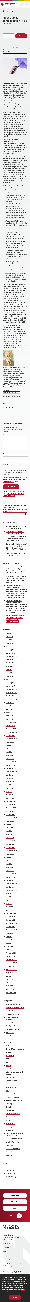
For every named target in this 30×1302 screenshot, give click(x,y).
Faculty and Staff (12, 1026)
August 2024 (10, 702)
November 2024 (11, 692)
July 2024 (9, 706)
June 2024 (9, 709)
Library (5, 1256)
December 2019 (11, 880)
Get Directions (15, 1202)
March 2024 (10, 719)
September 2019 (11, 890)
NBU (7, 1090)
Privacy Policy (17, 480)
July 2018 (9, 936)
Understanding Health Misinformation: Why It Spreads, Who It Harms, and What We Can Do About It (16, 570)
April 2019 (9, 907)
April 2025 (9, 676)
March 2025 (10, 679)
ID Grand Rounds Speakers (15, 1049)
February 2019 (11, 913)
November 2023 (11, 732)
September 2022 (11, 778)
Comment (6, 435)
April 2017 (9, 986)
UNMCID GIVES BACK (13, 1148)
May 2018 (9, 943)
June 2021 (9, 828)
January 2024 (10, 725)
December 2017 (11, 959)
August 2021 (10, 821)
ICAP (7, 1046)
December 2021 (11, 808)
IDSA (7, 1062)
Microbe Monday (11, 1087)
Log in (8, 1167)
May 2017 (9, 983)
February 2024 (11, 722)
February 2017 (11, 992)
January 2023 (10, 765)
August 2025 (10, 666)
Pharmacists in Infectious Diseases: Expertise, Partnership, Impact (14, 619)
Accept (15, 1297)
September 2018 (11, 930)
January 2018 (10, 956)
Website (5, 464)
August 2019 (10, 894)
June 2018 (9, 940)
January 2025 (10, 686)
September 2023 (11, 739)
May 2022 (9, 791)
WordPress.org (11, 1177)
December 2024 (11, 689)
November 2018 (11, 923)
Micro (8, 1084)
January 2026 (10, 653)
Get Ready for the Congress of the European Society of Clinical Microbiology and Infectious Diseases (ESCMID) (16, 547)
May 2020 (9, 864)
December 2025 (11, 656)
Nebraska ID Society (13, 1097)
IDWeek (8, 1065)
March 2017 (10, 989)
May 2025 (9, 673)
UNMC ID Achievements (14, 1139)
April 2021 (9, 834)
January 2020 (10, 877)
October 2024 (10, 696)
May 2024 (9, 712)
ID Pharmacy (10, 1055)
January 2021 (10, 841)
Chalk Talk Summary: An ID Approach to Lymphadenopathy (16, 532)
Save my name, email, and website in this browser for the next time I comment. (15, 472)
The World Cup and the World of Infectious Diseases (16, 527)
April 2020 (9, 867)
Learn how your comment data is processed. (13, 494)
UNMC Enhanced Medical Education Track (14, 1134)
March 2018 (10, 950)
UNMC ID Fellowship (12, 1142)
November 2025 (11, 660)
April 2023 (9, 755)
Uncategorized (11, 1127)
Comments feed (11, 1173)
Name (5, 453)
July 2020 (9, 857)
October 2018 (10, 926)
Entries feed (10, 1170)
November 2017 (11, 963)
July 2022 (9, 785)
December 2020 (11, 844)
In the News (10, 1069)
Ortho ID (9, 1107)
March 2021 (10, 837)
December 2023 (11, 729)
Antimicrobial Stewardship (15, 1007)
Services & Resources (10, 1260)
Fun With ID (10, 1032)
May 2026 (9, 640)
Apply (15, 1208)
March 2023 (10, 758)
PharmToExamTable (13, 1113)
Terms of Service (8, 481)
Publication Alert (11, 1117)
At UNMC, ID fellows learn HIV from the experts (16, 611)
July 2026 (9, 633)
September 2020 (11, 851)
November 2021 (11, 811)
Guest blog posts (11, 1036)
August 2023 (10, 742)
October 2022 (10, 775)
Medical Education (12, 1081)
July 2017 (9, 976)
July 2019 (9, 897)
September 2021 (11, 818)
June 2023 (9, 749)
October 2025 (10, 663)
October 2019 (10, 887)
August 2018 (10, 933)
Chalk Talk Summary (13, 1014)
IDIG (7, 1059)
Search (21, 36)
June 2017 (9, 979)
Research (9, 1120)
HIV (7, 1039)
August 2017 (10, 973)
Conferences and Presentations (12, 1018)
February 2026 (11, 650)
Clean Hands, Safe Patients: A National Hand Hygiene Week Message (16, 580)
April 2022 (9, 795)
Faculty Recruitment (13, 1029)
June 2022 (9, 788)
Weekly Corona (11, 1152)
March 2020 (10, 870)
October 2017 (10, 966)
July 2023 (9, 745)
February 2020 (11, 874)
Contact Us (6, 1244)
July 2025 (9, 669)
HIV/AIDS (9, 1042)
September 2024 (11, 699)
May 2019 (9, 903)
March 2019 (10, 910)
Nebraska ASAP (11, 1094)
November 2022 (11, 772)
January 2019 (10, 917)
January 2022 (10, 805)
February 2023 (11, 762)
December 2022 (11, 768)
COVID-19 (9, 1023)
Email (5, 459)
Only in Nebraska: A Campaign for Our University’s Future (14, 1265)
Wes (7, 567)
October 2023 (10, 735)
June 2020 (9, 861)
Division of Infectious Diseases (14, 10)
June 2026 (9, 636)
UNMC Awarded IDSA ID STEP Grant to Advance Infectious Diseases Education (16, 539)
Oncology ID (10, 1104)
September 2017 (11, 969)
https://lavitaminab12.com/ (15, 576)
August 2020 (10, 854)
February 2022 (11, 801)
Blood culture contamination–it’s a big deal (14, 12)
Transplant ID (10, 1123)
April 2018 (9, 946)
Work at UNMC (15, 1195)
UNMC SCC (9, 1145)
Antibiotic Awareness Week (15, 1004)
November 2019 (11, 884)
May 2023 (9, 752)
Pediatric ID (10, 1110)
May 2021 (9, 831)
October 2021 (10, 814)
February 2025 (11, 683)
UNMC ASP (9, 1130)
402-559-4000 (7, 1239)
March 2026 (10, 646)
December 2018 (11, 920)
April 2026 (9, 643)
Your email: (6, 390)
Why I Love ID (10, 1155)
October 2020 (10, 847)
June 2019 (9, 900)
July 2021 (9, 824)
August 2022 (10, 782)
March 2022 (10, 798)
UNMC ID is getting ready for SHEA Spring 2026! (15, 554)
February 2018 (11, 953)
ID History (9, 1052)
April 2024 (9, 716)
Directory (6, 1248)
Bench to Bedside (12, 1011)
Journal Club (10, 1077)
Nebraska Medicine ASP (14, 1100)
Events (5, 1252)
